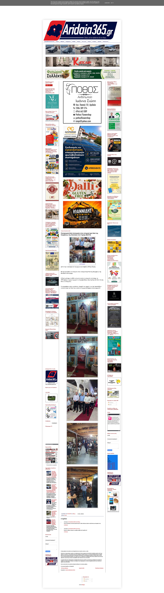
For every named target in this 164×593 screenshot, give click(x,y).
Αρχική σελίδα (81, 568)
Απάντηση (66, 525)
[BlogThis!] (79, 513)
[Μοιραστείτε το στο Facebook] (82, 513)
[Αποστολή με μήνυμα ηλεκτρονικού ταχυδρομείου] (78, 513)
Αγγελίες (99, 41)
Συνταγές (94, 41)
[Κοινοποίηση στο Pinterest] (83, 513)
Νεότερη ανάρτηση (64, 568)
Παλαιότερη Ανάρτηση (99, 568)
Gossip (89, 41)
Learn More (107, 2)
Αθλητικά (62, 41)
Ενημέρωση (68, 41)
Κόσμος (78, 41)
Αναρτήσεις (111, 402)
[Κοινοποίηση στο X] (80, 513)
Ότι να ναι (84, 41)
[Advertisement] (82, 11)
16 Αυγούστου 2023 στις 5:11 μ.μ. (74, 528)
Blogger (83, 584)
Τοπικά (57, 41)
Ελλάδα (73, 41)
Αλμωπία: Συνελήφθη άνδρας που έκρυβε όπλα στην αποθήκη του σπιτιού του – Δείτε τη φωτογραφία (51, 474)
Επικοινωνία (105, 41)
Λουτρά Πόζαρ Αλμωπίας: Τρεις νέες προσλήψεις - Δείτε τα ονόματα (54, 513)
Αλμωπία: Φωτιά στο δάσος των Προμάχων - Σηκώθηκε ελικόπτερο (54, 522)
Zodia (119, 430)
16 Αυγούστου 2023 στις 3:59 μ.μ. (74, 521)
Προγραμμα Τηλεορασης (49, 444)
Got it (112, 2)
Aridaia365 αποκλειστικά (49, 41)
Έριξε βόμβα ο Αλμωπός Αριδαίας (54, 500)
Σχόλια (110, 404)
